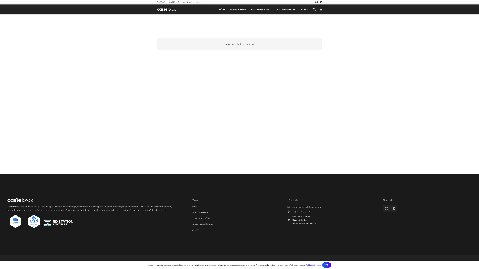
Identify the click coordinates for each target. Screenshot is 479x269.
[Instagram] (316, 2)
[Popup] (321, 9)
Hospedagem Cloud (201, 218)
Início (194, 206)
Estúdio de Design (200, 212)
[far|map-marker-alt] (289, 220)
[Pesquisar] (314, 9)
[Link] (168, 9)
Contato (195, 229)
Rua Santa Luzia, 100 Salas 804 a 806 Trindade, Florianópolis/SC (304, 220)
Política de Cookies (313, 265)
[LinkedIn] (321, 2)
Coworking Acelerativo (202, 224)
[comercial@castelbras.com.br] (289, 207)
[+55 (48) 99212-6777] (289, 211)
